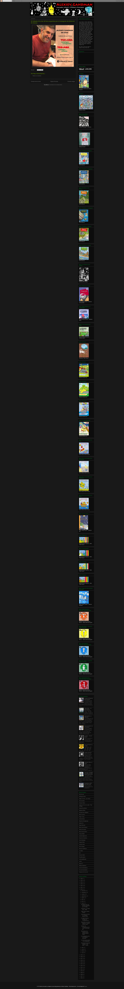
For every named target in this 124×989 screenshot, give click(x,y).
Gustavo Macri (82, 802)
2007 (81, 976)
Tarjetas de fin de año (83, 872)
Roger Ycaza (81, 816)
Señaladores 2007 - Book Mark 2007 (88, 784)
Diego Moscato (82, 825)
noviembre (84, 892)
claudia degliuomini (83, 835)
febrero (83, 950)
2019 (81, 954)
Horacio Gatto (82, 854)
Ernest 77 (81, 863)
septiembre (84, 895)
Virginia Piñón (82, 842)
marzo (83, 949)
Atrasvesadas (82, 800)
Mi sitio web (81, 794)
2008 (81, 974)
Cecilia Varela (82, 818)
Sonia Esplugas (82, 840)
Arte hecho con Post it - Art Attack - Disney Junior (85, 915)
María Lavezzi (82, 814)
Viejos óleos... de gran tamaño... (87, 709)
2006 (81, 977)
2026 (81, 878)
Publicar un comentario (37, 75)
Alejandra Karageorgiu (83, 820)
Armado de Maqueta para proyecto (88, 699)
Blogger (85, 986)
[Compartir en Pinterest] (42, 70)
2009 (81, 972)
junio (83, 901)
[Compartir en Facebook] (41, 70)
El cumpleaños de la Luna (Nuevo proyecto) (85, 937)
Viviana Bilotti (81, 833)
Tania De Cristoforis (83, 837)
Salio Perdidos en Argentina (88, 716)
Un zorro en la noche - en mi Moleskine (85, 941)
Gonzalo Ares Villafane (83, 812)
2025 (81, 880)
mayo (83, 903)
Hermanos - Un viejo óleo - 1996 (85, 909)
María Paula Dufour (83, 831)
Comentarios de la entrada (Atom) (55, 84)
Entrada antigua (71, 81)
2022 (81, 885)
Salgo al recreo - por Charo (84, 798)
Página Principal (54, 81)
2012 (81, 967)
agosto (83, 897)
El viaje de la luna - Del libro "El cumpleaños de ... (85, 919)
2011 (81, 969)
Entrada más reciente (36, 81)
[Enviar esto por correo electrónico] (37, 70)
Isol (79, 852)
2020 (81, 889)
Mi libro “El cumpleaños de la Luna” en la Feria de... (85, 928)
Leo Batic (81, 850)
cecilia (80, 861)
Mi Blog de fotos (82, 796)
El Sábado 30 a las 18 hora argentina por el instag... (85, 905)
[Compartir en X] (40, 70)
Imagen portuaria (87, 752)
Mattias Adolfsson (82, 865)
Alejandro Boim (82, 810)
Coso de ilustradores (83, 867)
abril (83, 947)
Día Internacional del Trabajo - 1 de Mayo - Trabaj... (85, 944)
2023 (81, 883)
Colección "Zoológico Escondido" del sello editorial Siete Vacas (88, 773)
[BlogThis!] (38, 70)
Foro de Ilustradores (83, 869)
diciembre (84, 890)
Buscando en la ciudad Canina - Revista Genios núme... (85, 933)
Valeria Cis (81, 823)
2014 (81, 963)
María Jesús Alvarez (83, 827)
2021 (81, 887)
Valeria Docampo (82, 829)
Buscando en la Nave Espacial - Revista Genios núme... (85, 923)
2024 (81, 882)
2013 (81, 965)
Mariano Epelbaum (83, 848)
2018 (81, 956)
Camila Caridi (82, 844)
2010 (81, 970)
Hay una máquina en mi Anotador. (88, 726)
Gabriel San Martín (83, 808)
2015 (81, 961)
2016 (81, 960)
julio (82, 899)
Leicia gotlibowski (82, 859)
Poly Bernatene (82, 857)
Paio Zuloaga (81, 846)
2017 (81, 958)
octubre (83, 894)
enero (83, 952)
